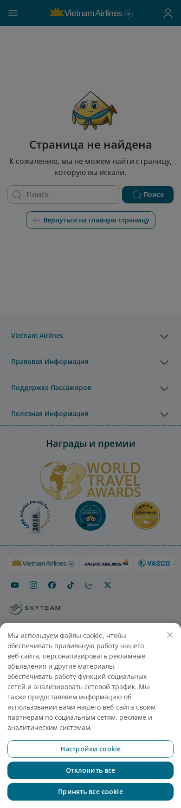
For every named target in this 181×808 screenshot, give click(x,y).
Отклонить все (91, 770)
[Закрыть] (170, 635)
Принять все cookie (90, 791)
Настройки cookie (90, 748)
